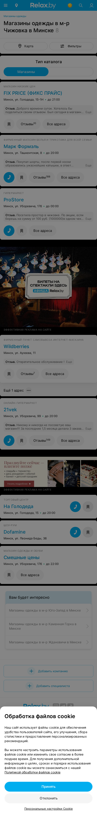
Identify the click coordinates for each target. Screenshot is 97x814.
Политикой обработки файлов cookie (32, 772)
